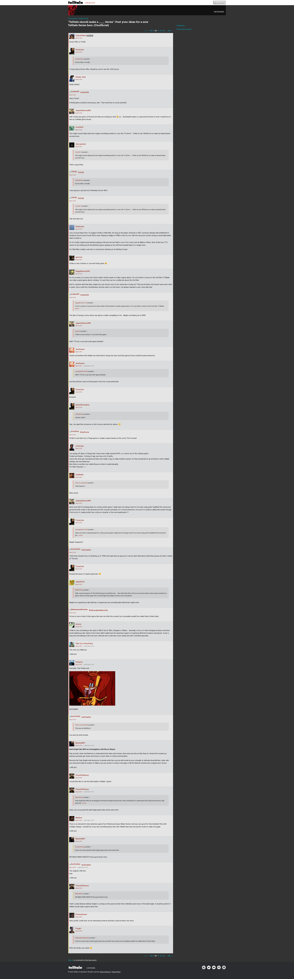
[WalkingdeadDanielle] (78, 609)
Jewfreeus (80, 349)
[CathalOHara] (71, 36)
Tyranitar (79, 49)
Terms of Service (105, 972)
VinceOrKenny (82, 775)
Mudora (78, 818)
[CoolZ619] (71, 128)
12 (161, 31)
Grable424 (84, 92)
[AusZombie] (74, 549)
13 (164, 31)
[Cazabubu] (71, 475)
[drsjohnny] (74, 431)
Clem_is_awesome (81, 483)
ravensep (79, 446)
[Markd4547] (71, 743)
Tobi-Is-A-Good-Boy (84, 643)
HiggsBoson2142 (82, 271)
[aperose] (71, 258)
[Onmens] (71, 662)
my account (219, 2)
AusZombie (86, 550)
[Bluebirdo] (71, 227)
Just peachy (80, 144)
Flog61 (78, 928)
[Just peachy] (71, 144)
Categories (219, 12)
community (90, 2)
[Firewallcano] (71, 915)
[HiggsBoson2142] (71, 272)
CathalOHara (80, 35)
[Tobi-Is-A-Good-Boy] (71, 644)
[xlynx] (71, 625)
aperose (78, 257)
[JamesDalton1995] (71, 111)
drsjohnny (84, 432)
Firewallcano (81, 914)
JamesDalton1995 (83, 110)
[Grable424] (74, 92)
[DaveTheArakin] (71, 406)
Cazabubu (79, 474)
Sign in (70, 960)
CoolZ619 (79, 127)
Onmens (79, 662)
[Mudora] (71, 818)
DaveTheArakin (82, 405)
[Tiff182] (73, 172)
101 (169, 31)
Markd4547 (80, 743)
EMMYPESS (79, 590)
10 (155, 31)
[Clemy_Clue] (71, 78)
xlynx (78, 624)
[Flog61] (71, 930)
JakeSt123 (79, 582)
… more (80, 535)
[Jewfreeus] (71, 350)
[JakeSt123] (71, 582)
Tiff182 (81, 172)
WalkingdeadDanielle (98, 610)
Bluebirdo (79, 226)
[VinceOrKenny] (71, 776)
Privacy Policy (116, 972)
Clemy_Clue (80, 77)
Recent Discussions (184, 29)
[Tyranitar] (71, 51)
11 (158, 31)
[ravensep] (71, 447)
